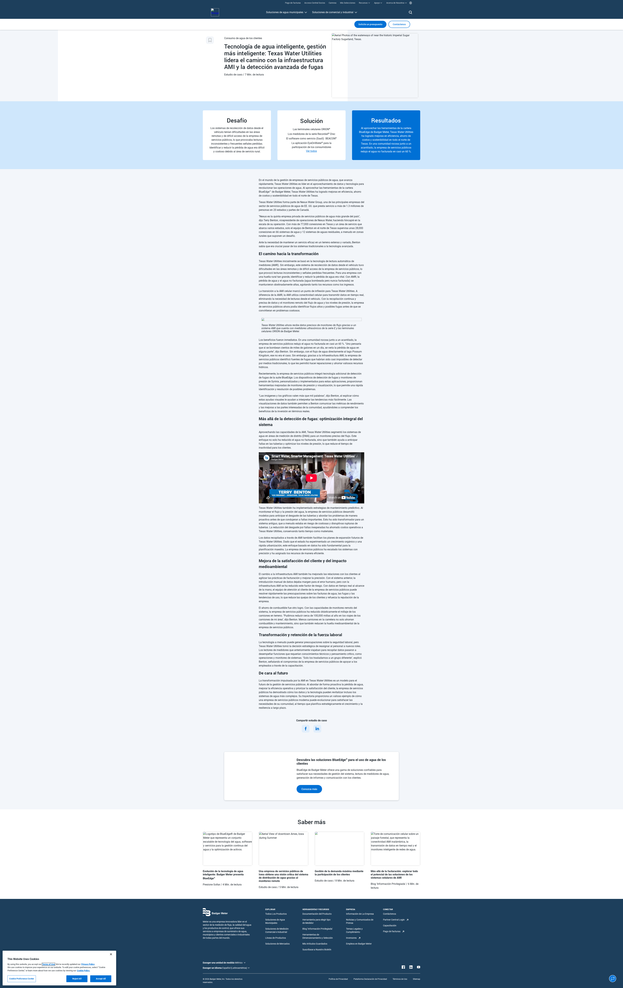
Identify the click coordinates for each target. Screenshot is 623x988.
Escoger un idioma (212, 968)
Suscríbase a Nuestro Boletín (316, 949)
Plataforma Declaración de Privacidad (370, 979)
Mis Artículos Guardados (314, 943)
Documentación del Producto (317, 914)
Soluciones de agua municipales (284, 12)
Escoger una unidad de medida (219, 962)
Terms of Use (48, 964)
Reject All (76, 978)
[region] (59, 968)
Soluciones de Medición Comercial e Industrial (277, 930)
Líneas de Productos (275, 938)
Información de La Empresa (360, 914)
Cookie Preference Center (21, 978)
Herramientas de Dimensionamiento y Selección (317, 936)
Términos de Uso (400, 979)
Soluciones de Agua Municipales (275, 921)
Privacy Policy (88, 964)
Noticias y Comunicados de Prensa (359, 921)
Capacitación (389, 925)
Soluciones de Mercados (277, 943)
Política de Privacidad (338, 979)
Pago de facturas (391, 931)
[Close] (111, 954)
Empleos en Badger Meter (359, 943)
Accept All (101, 978)
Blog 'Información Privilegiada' (317, 928)
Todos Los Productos (276, 914)
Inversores (351, 938)
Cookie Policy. (83, 970)
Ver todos (311, 151)
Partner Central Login (394, 919)
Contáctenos (389, 914)
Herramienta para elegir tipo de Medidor (316, 921)
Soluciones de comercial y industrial (332, 12)
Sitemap (416, 979)
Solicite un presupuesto (370, 24)
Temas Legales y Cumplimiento (354, 930)
